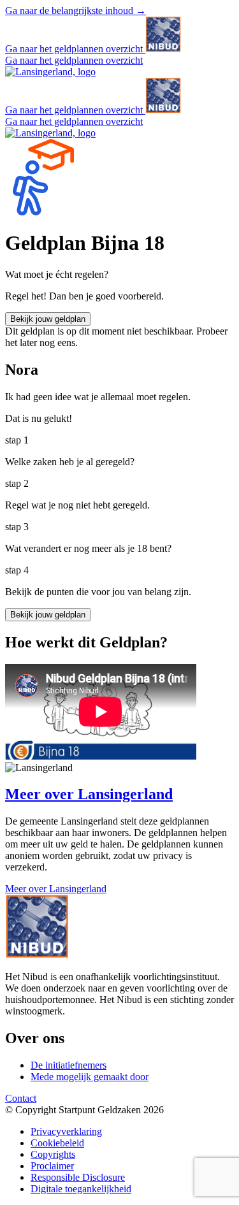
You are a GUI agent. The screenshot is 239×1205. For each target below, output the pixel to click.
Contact (20, 1098)
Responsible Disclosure (78, 1177)
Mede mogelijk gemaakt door (89, 1076)
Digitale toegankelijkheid (81, 1188)
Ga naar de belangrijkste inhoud (75, 10)
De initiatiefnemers (68, 1065)
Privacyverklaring (66, 1131)
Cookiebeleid (57, 1142)
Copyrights (53, 1154)
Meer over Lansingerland (55, 888)
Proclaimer (52, 1165)
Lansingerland (89, 794)
